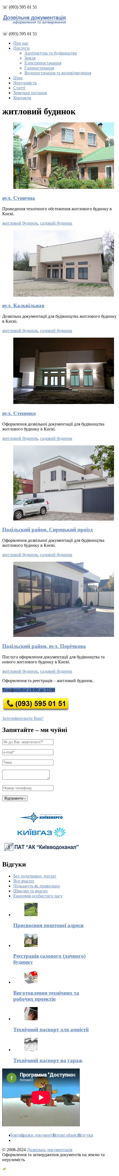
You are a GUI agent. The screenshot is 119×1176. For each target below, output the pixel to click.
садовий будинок (56, 223)
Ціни (18, 78)
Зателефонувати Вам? (22, 718)
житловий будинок (20, 223)
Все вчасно (23, 881)
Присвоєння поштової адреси (48, 925)
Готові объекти (67, 1135)
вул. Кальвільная (23, 305)
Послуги (21, 48)
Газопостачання (39, 68)
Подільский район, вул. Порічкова (44, 646)
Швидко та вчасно (30, 891)
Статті (19, 87)
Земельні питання (30, 92)
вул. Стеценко (19, 413)
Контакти (22, 97)
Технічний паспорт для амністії (51, 1029)
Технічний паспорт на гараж (47, 1060)
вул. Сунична (18, 198)
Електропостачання (42, 63)
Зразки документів (38, 1135)
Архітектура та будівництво (50, 53)
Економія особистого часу (38, 896)
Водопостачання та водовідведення (57, 73)
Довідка (16, 1135)
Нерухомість (25, 82)
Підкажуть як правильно (36, 886)
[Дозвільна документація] (34, 23)
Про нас (21, 43)
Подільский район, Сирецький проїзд (47, 529)
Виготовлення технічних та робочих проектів (46, 996)
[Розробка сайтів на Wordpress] (4, 1169)
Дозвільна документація (49, 1149)
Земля (29, 58)
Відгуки (85, 1135)
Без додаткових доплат (34, 876)
